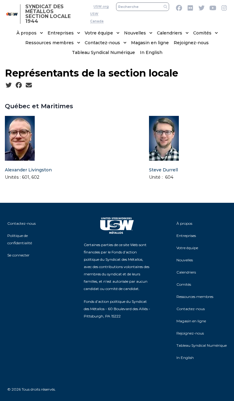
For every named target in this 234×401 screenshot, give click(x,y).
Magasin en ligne (150, 42)
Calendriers (169, 33)
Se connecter (18, 255)
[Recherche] (165, 7)
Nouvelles (135, 33)
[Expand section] (41, 32)
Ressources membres (49, 42)
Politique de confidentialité (19, 239)
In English (151, 52)
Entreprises (61, 33)
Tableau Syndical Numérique (103, 52)
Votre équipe (99, 33)
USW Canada (97, 17)
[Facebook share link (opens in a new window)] (19, 85)
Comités (202, 33)
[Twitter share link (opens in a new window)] (8, 85)
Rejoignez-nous (191, 42)
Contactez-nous (102, 42)
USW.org (101, 7)
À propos (26, 33)
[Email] (29, 85)
